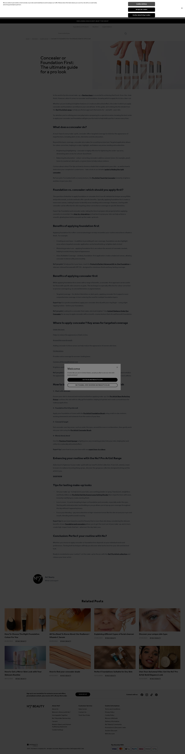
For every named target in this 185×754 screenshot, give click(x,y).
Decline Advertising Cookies (141, 15)
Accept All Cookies (141, 9)
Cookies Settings (141, 4)
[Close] (182, 8)
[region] (92, 8)
